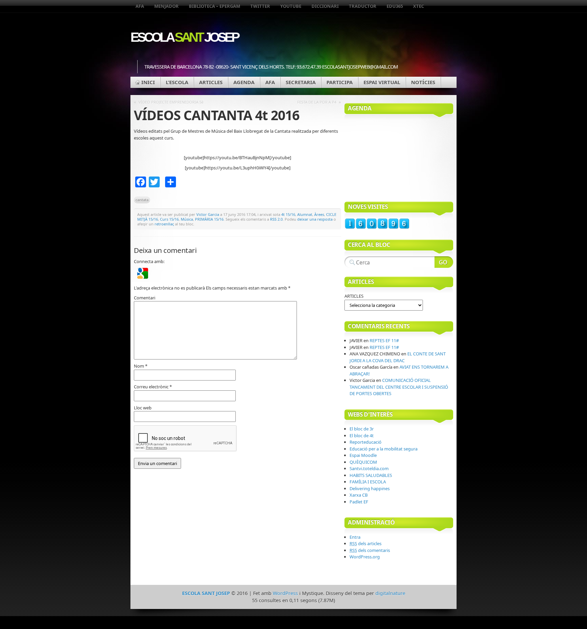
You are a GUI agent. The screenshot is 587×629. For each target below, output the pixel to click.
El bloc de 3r (362, 429)
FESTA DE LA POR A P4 (316, 102)
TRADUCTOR (362, 6)
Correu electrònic (153, 387)
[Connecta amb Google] (142, 277)
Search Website (443, 262)
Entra (355, 537)
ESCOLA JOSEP (184, 37)
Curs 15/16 (169, 219)
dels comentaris (370, 550)
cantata (142, 199)
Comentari (144, 298)
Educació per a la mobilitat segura (383, 449)
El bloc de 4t (362, 435)
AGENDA (243, 82)
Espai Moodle (363, 455)
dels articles (365, 543)
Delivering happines (370, 488)
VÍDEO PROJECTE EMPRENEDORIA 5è (171, 102)
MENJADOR (166, 6)
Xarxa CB (359, 495)
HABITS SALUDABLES (371, 475)
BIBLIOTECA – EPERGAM (214, 6)
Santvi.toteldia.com (369, 468)
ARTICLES (211, 82)
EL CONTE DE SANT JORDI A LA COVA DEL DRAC (398, 357)
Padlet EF (359, 502)
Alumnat (304, 214)
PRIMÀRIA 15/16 (209, 219)
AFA (140, 6)
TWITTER (260, 6)
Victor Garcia (207, 214)
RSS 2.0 (276, 219)
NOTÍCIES (423, 82)
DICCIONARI (325, 6)
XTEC (418, 6)
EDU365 (395, 6)
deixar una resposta (315, 219)
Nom (140, 366)
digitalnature (390, 593)
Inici (148, 82)
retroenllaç (164, 223)
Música (187, 219)
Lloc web (143, 408)
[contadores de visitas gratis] (377, 227)
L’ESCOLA (177, 82)
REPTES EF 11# (384, 340)
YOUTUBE (290, 6)
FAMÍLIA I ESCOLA (368, 482)
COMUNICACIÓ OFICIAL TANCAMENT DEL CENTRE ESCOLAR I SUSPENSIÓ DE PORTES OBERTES (399, 386)
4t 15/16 (288, 214)
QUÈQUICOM (363, 462)
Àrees (319, 214)
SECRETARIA (301, 82)
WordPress (285, 593)
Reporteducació (365, 442)
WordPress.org (365, 557)
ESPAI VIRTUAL (381, 82)
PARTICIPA (339, 82)
